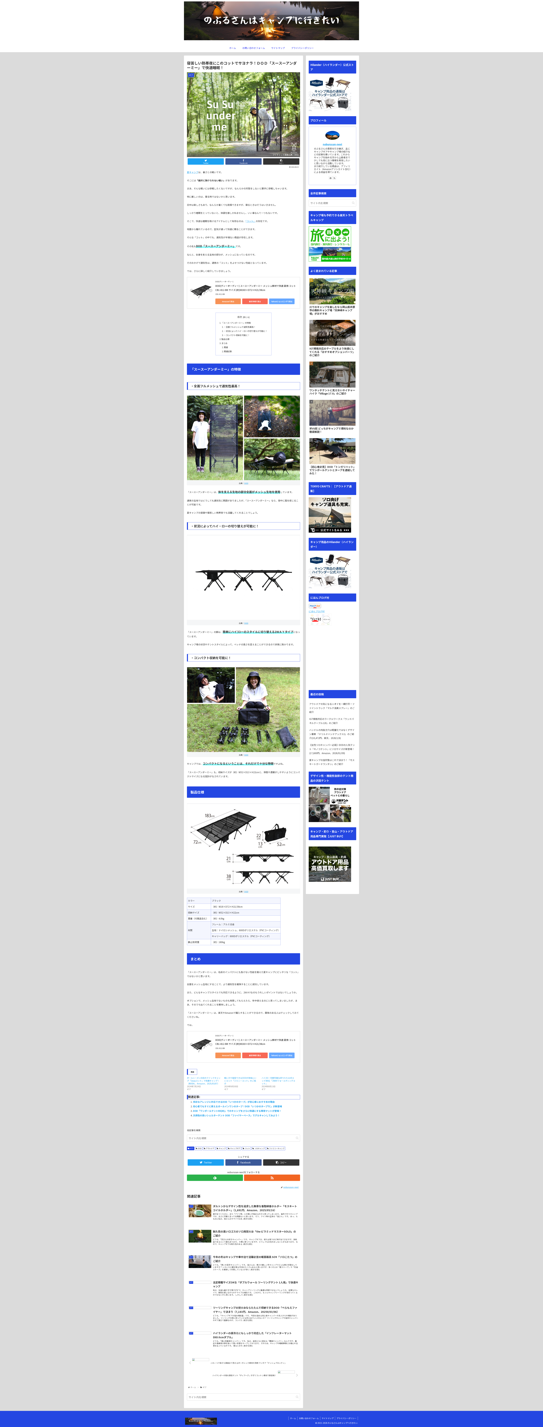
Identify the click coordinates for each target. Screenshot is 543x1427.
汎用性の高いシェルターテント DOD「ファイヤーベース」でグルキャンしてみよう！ (236, 1115)
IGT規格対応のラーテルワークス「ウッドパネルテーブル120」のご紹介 (331, 721)
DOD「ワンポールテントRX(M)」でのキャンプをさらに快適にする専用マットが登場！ (237, 1111)
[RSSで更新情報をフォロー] (272, 1178)
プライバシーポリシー (346, 1418)
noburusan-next (332, 144)
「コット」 (250, 221)
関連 (226, 347)
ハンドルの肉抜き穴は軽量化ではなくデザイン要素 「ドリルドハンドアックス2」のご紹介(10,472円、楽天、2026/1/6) (332, 734)
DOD (246, 483)
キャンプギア (235, 1148)
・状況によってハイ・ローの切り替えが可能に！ (245, 330)
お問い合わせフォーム (309, 1418)
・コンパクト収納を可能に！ (237, 335)
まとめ (224, 343)
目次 (239, 317)
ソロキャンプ (260, 1148)
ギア (191, 1148)
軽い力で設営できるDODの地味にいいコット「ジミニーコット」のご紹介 (240, 1080)
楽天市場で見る (255, 301)
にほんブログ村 (317, 611)
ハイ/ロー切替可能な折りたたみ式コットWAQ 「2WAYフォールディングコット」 (278, 1080)
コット (247, 1148)
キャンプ (222, 1148)
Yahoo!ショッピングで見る (281, 301)
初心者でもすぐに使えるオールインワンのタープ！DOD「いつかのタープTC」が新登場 (237, 1106)
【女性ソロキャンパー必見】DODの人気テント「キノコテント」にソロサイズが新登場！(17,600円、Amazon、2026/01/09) (332, 749)
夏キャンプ (192, 172)
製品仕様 (225, 339)
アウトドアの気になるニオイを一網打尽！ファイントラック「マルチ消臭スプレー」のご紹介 (332, 708)
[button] (297, 1138)
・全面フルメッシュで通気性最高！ (240, 326)
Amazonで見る (228, 301)
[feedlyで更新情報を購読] (215, 1178)
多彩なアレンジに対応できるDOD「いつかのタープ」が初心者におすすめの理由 (234, 1101)
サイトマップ (328, 1418)
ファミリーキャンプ (276, 1148)
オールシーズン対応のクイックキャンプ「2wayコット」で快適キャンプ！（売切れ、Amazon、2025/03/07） (203, 1080)
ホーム (293, 1418)
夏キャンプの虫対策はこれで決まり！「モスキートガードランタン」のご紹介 (332, 762)
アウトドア (210, 1148)
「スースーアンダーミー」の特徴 (236, 322)
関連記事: (228, 351)
